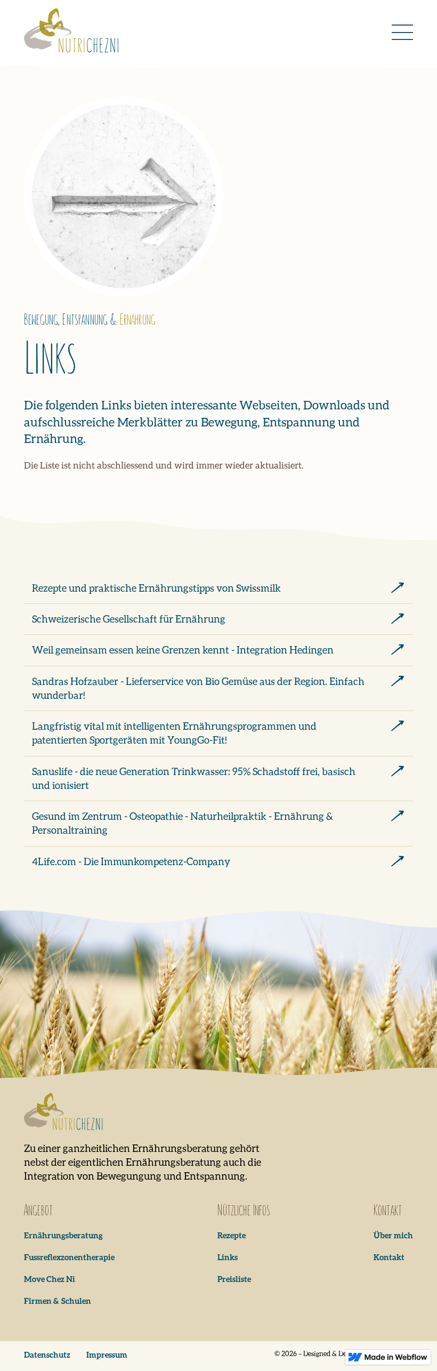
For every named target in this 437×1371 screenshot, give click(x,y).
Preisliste (234, 1279)
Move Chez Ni (49, 1279)
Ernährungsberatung (63, 1235)
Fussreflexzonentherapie (69, 1257)
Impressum (106, 1354)
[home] (72, 32)
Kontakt (389, 1257)
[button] (402, 32)
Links (227, 1257)
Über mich (393, 1235)
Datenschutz (47, 1354)
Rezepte (231, 1235)
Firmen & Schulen (57, 1300)
